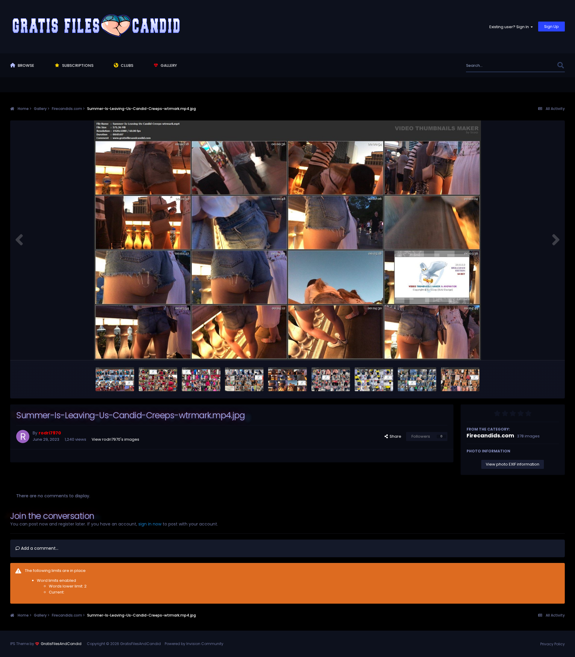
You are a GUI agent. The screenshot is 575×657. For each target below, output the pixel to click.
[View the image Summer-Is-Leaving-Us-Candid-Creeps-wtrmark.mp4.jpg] (287, 379)
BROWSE (25, 65)
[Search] (561, 65)
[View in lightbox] (287, 240)
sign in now (149, 524)
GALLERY (168, 65)
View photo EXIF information (512, 464)
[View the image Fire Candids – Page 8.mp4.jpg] (158, 379)
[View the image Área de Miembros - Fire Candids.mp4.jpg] (201, 379)
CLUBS (126, 65)
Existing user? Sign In (510, 27)
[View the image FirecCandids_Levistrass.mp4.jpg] (417, 379)
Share (394, 436)
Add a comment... (39, 548)
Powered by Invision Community (194, 643)
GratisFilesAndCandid (61, 643)
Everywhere (539, 65)
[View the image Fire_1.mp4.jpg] (115, 379)
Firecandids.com (490, 435)
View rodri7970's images (115, 439)
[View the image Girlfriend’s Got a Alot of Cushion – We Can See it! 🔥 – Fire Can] (374, 379)
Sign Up (551, 26)
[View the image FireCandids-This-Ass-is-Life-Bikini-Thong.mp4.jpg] (460, 379)
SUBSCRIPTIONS (77, 65)
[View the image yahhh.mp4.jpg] (244, 379)
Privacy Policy (552, 644)
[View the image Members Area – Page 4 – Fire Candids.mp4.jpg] (330, 379)
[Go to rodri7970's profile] (22, 436)
